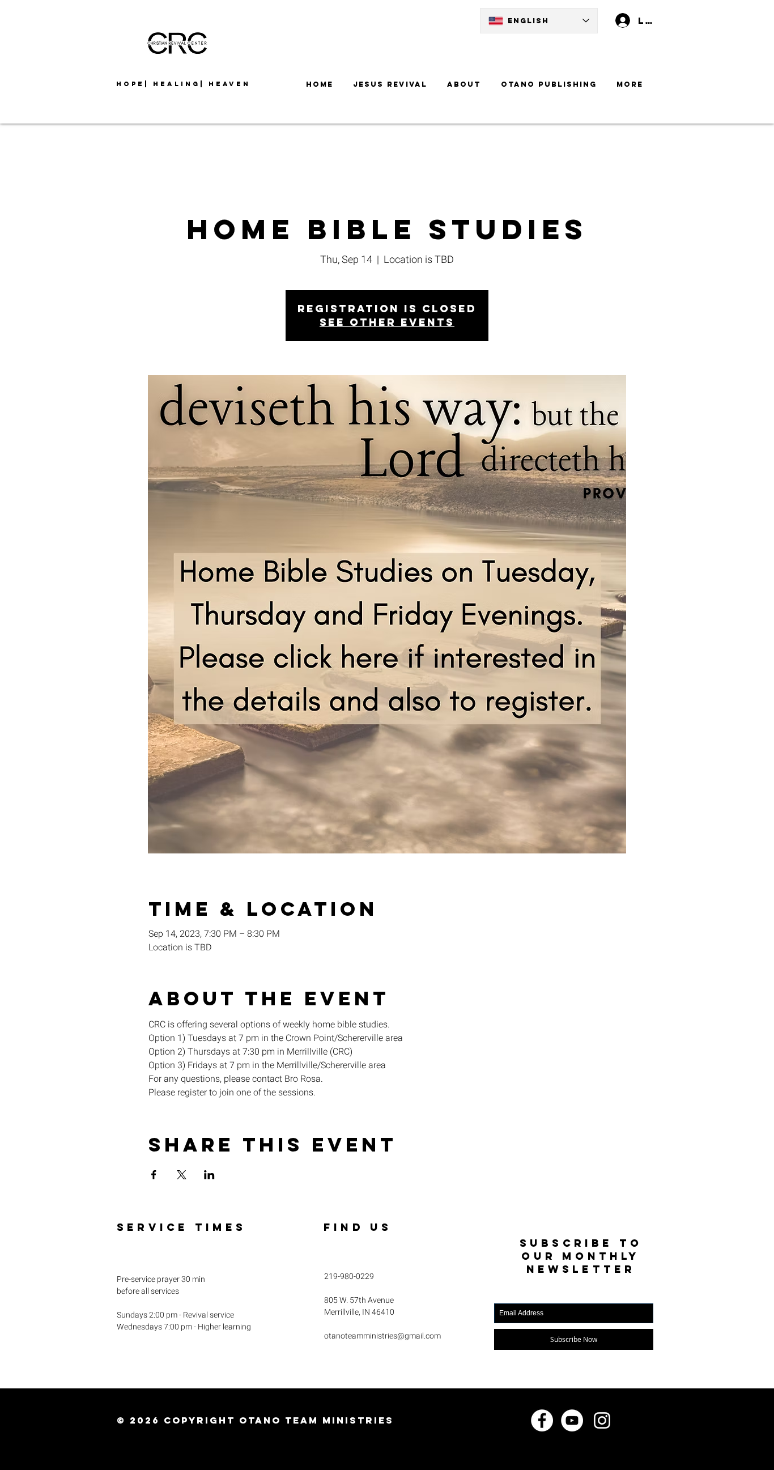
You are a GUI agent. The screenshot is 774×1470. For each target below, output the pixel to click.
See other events (387, 322)
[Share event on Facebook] (153, 1174)
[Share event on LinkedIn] (209, 1174)
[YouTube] (572, 1420)
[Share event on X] (181, 1174)
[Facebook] (542, 1420)
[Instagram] (602, 1420)
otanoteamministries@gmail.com (382, 1336)
